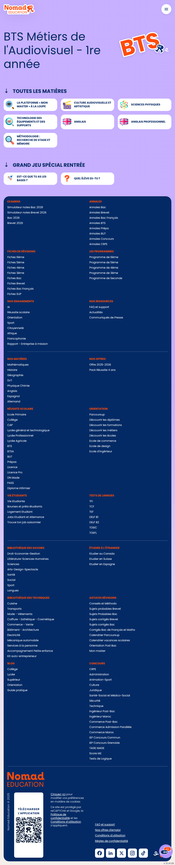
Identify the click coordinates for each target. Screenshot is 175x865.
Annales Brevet (99, 213)
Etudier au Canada (102, 554)
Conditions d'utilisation (110, 836)
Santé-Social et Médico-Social (109, 696)
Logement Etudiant (20, 512)
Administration (99, 674)
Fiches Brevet (16, 284)
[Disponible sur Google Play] (67, 853)
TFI (91, 501)
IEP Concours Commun (104, 738)
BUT (9, 457)
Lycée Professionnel (20, 436)
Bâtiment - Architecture (23, 630)
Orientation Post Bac (102, 646)
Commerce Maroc (101, 732)
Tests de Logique (100, 759)
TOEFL (93, 533)
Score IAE (95, 753)
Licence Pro (14, 472)
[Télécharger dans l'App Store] (66, 840)
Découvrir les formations (105, 425)
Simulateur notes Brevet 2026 (26, 213)
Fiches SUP (14, 294)
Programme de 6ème (103, 257)
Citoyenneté (15, 328)
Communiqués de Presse (106, 318)
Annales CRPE (98, 244)
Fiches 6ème (15, 257)
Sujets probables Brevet (105, 609)
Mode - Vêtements (19, 614)
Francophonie (16, 339)
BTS (9, 446)
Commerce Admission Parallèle (110, 727)
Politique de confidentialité (60, 816)
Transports (14, 609)
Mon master (97, 651)
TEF (91, 512)
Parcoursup (97, 415)
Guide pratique (17, 690)
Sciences (13, 564)
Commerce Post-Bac (103, 722)
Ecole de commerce (102, 441)
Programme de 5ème (103, 262)
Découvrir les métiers (103, 430)
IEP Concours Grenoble (104, 743)
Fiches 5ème (15, 262)
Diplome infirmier (18, 488)
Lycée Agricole (17, 441)
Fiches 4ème (15, 268)
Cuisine (12, 604)
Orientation (14, 318)
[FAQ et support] (166, 851)
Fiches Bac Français (20, 289)
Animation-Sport (100, 680)
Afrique (12, 333)
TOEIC (93, 528)
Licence (12, 467)
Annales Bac (97, 207)
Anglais (12, 391)
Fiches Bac (14, 278)
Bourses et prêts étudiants (24, 507)
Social (11, 580)
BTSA (10, 451)
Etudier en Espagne (102, 564)
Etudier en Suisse (100, 559)
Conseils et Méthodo (103, 604)
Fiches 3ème (15, 273)
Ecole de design (99, 446)
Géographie (15, 375)
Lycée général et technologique (28, 430)
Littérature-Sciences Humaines (28, 559)
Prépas (12, 462)
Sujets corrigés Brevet (103, 619)
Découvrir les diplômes (104, 420)
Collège (12, 420)
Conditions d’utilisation (66, 822)
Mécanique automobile (23, 640)
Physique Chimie (18, 386)
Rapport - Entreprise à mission (27, 344)
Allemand (13, 402)
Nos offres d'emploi (108, 830)
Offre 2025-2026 (100, 365)
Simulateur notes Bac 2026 (25, 207)
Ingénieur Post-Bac (102, 711)
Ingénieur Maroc (100, 717)
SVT (9, 381)
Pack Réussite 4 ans (102, 370)
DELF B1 (93, 517)
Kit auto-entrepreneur (21, 656)
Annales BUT (97, 234)
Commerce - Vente (20, 625)
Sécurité (94, 701)
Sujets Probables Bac (103, 614)
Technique (96, 706)
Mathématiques (18, 365)
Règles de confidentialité (111, 841)
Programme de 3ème (103, 273)
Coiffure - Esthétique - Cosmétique (30, 619)
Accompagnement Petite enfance (30, 651)
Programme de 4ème (103, 268)
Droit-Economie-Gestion (23, 554)
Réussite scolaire (18, 312)
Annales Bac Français (103, 218)
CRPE (92, 669)
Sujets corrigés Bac (102, 625)
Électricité (13, 635)
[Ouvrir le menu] (166, 9)
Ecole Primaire (16, 415)
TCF (91, 507)
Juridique (95, 690)
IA (8, 307)
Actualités (96, 312)
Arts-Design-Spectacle (22, 569)
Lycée (11, 674)
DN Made (13, 478)
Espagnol (13, 396)
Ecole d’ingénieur (100, 451)
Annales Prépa (99, 228)
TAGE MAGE (96, 748)
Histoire (12, 370)
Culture (94, 685)
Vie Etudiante (16, 501)
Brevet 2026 (15, 223)
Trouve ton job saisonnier (24, 522)
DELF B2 (94, 522)
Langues (13, 591)
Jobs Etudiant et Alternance (25, 517)
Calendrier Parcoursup (104, 635)
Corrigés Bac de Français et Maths (112, 630)
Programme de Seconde (105, 278)
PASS (10, 483)
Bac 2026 (13, 218)
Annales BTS (97, 223)
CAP (10, 425)
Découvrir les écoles (102, 436)
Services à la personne (22, 646)
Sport (10, 323)
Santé (11, 575)
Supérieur (13, 680)
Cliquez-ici (58, 794)
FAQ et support (99, 307)
